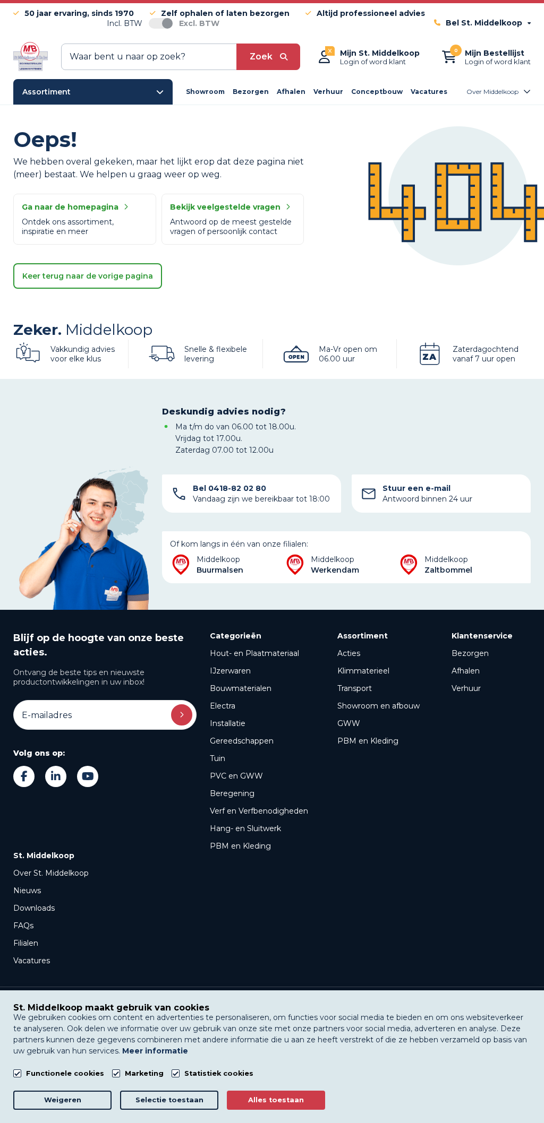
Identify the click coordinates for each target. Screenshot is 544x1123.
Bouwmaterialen (240, 688)
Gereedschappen (242, 741)
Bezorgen (470, 653)
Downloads (34, 908)
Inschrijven (181, 714)
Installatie (227, 723)
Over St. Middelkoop (51, 873)
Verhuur (466, 688)
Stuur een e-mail (416, 488)
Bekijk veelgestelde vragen (225, 207)
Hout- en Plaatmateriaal (254, 653)
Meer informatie (155, 1051)
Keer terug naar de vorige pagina (87, 276)
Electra (222, 706)
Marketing (144, 1073)
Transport (354, 688)
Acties (348, 653)
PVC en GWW (236, 776)
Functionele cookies (65, 1073)
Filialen (25, 943)
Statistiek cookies (218, 1073)
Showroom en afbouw (378, 706)
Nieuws (27, 890)
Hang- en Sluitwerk (245, 828)
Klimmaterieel (363, 671)
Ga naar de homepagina (70, 207)
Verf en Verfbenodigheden (259, 811)
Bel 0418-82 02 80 (229, 488)
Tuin (217, 758)
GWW (348, 723)
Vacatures (31, 960)
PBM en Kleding (240, 846)
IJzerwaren (230, 671)
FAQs (23, 925)
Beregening (232, 793)
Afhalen (466, 671)
